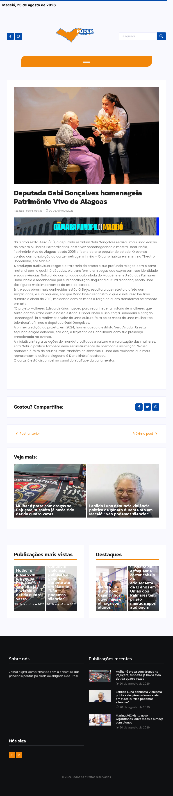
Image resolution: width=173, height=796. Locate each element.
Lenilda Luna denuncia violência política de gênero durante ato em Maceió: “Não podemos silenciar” (121, 510)
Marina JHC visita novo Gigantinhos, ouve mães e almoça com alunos (109, 597)
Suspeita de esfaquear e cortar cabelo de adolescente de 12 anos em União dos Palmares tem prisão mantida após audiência (143, 587)
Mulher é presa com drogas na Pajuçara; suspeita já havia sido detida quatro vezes (45, 510)
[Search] (161, 36)
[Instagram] (18, 36)
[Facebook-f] (10, 36)
